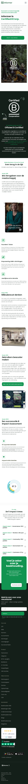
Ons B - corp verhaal (13, 37)
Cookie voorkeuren (6, 757)
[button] (25, 2)
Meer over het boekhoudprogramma (12, 384)
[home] (6, 2)
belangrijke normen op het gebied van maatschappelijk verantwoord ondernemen (16, 142)
